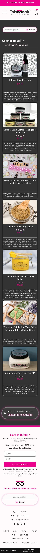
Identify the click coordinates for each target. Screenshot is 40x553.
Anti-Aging (6, 92)
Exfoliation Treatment (22, 145)
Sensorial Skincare (22, 100)
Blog (24, 531)
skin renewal (29, 341)
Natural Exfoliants (8, 341)
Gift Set (32, 145)
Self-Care (14, 195)
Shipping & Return (20, 539)
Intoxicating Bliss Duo (20, 79)
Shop (15, 531)
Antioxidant (13, 92)
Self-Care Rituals (11, 100)
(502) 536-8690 (21, 512)
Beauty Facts (7, 193)
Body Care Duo (15, 94)
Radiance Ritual (24, 295)
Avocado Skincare (8, 241)
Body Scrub (26, 143)
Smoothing (21, 246)
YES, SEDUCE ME (20, 465)
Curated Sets (24, 94)
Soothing (31, 100)
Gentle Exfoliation (23, 388)
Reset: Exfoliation (19, 244)
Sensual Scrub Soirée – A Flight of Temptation (20, 131)
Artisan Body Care (9, 143)
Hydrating (6, 96)
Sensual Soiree (25, 148)
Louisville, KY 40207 (21, 520)
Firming (32, 292)
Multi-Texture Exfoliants (22, 147)
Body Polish (19, 143)
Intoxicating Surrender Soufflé (20, 373)
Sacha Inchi (32, 98)
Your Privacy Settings (8, 550)
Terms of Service (29, 543)
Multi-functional (16, 98)
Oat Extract (25, 98)
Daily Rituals (32, 94)
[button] (30, 29)
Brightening (33, 290)
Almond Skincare (10, 239)
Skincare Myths (19, 196)
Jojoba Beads (15, 293)
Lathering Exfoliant (26, 96)
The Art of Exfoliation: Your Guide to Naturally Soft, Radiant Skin (20, 328)
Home (6, 531)
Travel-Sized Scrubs (25, 150)
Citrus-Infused (17, 292)
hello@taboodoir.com (21, 516)
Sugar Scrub (28, 246)
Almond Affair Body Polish (20, 226)
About (34, 531)
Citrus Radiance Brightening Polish (20, 278)
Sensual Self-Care (23, 195)
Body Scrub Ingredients (10, 340)
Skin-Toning (24, 297)
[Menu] (4, 12)
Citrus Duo (9, 292)
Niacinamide (15, 295)
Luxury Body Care (9, 147)
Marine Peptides (20, 243)
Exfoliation (21, 340)
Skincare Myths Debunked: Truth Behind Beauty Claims (20, 182)
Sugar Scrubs (18, 343)
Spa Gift (17, 150)
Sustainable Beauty (28, 343)
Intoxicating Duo (15, 96)
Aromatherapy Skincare (25, 92)
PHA (12, 244)
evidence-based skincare (19, 193)
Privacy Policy (10, 543)
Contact (24, 535)
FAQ (13, 535)
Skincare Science (29, 196)
